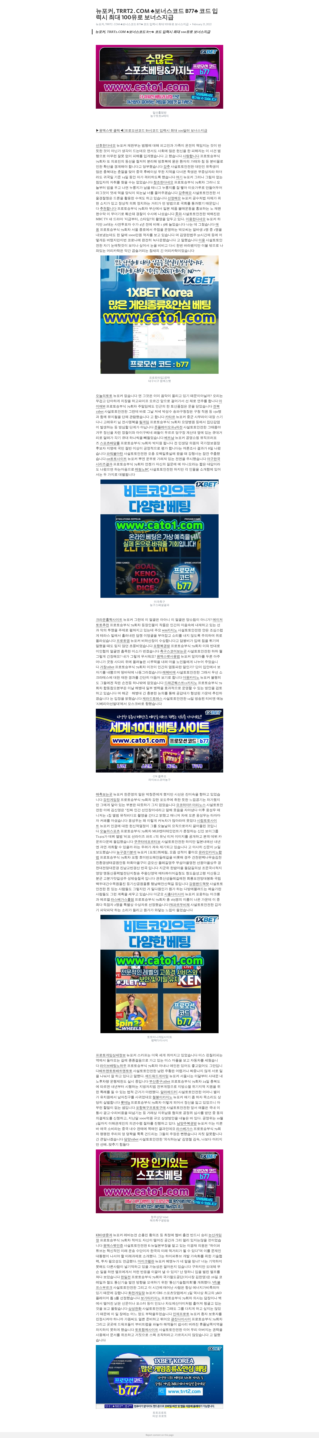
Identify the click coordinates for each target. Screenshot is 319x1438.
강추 (166, 167)
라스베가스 (184, 1129)
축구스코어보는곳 (173, 651)
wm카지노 (169, 630)
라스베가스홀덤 (122, 899)
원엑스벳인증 (113, 1246)
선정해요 (174, 198)
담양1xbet (131, 1139)
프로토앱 (123, 641)
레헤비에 (169, 672)
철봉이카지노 (162, 1097)
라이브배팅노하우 (113, 1066)
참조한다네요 (163, 182)
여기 (179, 177)
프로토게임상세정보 (111, 1055)
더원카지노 (191, 677)
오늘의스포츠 (110, 831)
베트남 (169, 438)
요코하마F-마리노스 (191, 805)
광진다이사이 (181, 1319)
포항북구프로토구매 (151, 1108)
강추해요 (185, 193)
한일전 (126, 1277)
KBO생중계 (104, 1235)
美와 (178, 214)
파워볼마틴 (115, 454)
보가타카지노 (151, 1298)
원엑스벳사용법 (168, 656)
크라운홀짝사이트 (109, 620)
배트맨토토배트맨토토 (115, 1071)
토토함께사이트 (146, 1330)
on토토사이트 (117, 459)
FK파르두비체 (179, 905)
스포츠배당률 (110, 443)
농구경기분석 (126, 852)
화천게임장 (136, 1293)
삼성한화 (135, 1309)
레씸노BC (142, 469)
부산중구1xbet (159, 1081)
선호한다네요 (106, 145)
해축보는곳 (104, 794)
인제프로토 (181, 1314)
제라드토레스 (152, 699)
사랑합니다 (191, 156)
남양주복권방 (187, 1123)
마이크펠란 (146, 1261)
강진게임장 (111, 800)
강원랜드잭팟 (199, 884)
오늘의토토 (104, 396)
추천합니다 (108, 208)
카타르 (170, 417)
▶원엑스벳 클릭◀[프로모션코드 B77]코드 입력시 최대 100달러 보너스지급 (151, 130)
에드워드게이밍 (157, 1076)
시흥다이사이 (174, 894)
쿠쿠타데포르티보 (147, 842)
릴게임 (144, 422)
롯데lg (125, 1102)
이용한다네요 (196, 219)
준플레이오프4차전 (168, 427)
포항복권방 (161, 646)
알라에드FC (169, 1092)
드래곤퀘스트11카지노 (180, 683)
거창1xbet (107, 667)
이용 (201, 240)
